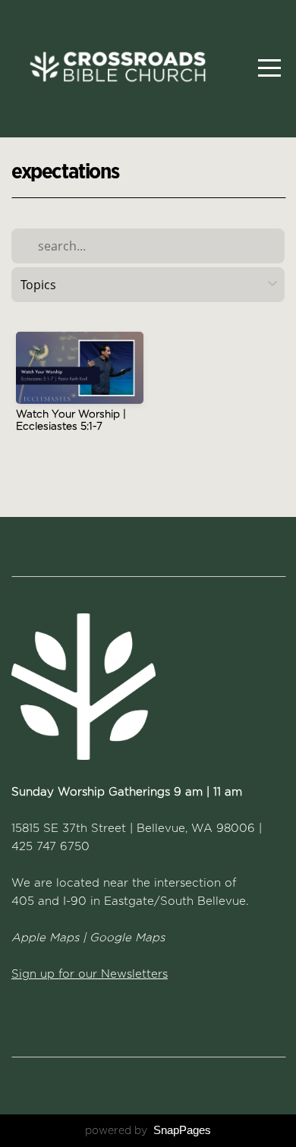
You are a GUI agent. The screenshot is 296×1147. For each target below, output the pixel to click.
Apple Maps (45, 937)
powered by (148, 1130)
